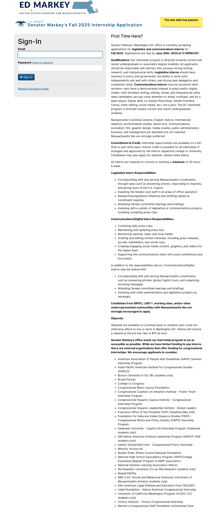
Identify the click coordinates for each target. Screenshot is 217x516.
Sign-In (27, 77)
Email (21, 49)
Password (24, 62)
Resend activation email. (33, 88)
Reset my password (43, 62)
